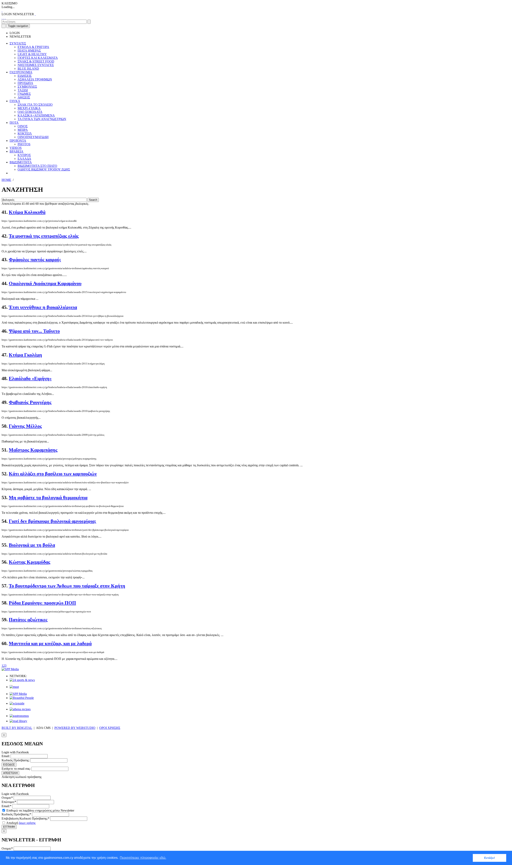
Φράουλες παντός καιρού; (35, 259)
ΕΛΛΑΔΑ (24, 158)
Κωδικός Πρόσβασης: (16, 760)
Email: (6, 756)
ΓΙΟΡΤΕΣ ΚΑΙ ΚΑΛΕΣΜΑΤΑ (38, 57)
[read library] (18, 721)
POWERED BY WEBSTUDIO (74, 728)
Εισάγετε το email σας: (16, 768)
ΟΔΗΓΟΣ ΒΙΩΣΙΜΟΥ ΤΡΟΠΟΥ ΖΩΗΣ (44, 169)
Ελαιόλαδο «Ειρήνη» (30, 378)
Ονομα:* (7, 797)
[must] (14, 686)
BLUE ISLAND (28, 68)
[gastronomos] (19, 715)
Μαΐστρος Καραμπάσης (33, 450)
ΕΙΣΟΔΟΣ (9, 764)
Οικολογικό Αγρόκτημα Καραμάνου (45, 283)
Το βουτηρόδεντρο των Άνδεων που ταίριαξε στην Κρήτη (67, 585)
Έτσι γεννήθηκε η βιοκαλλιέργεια (43, 307)
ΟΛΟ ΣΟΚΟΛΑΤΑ (30, 111)
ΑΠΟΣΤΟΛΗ (10, 773)
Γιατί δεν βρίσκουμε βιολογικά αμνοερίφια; (52, 521)
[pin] (5, 17)
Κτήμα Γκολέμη (25, 354)
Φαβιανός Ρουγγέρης (30, 402)
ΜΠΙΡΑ (23, 129)
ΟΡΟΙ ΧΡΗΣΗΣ (109, 728)
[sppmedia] (10, 669)
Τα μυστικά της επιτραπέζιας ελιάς (44, 236)
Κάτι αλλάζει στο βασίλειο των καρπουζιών (53, 473)
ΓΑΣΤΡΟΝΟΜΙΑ (21, 72)
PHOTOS (24, 144)
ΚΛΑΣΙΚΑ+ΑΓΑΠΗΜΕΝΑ (36, 115)
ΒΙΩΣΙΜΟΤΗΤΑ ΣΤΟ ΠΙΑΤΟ (37, 166)
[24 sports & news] (22, 680)
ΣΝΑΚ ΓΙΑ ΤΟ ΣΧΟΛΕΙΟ (35, 104)
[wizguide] (17, 703)
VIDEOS (16, 148)
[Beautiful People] (22, 697)
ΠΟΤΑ (14, 122)
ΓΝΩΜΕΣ (24, 93)
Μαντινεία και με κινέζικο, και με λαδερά (50, 643)
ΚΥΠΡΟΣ (24, 155)
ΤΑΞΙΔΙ (23, 90)
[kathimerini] (18, 693)
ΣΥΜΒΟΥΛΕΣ (27, 86)
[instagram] (3, 17)
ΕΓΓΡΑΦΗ (9, 826)
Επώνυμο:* (9, 802)
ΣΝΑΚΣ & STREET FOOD (36, 61)
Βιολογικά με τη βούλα (32, 545)
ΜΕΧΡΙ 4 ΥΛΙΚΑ (29, 108)
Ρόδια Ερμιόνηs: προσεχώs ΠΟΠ (42, 602)
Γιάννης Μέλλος (25, 426)
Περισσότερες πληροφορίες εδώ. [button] (143, 857)
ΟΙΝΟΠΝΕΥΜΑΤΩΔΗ (33, 137)
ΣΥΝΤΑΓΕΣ (18, 43)
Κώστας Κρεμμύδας (29, 562)
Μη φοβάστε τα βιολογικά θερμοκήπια (48, 497)
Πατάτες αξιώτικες (28, 619)
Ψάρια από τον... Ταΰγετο (34, 331)
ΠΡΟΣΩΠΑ (25, 83)
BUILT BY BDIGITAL (17, 728)
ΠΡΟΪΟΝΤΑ (18, 140)
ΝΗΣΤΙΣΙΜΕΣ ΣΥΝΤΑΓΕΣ (36, 65)
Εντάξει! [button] (489, 857)
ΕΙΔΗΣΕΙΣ (25, 75)
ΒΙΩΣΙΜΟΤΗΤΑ (21, 162)
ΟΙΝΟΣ (23, 126)
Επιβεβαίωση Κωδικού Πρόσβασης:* (25, 818)
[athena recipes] (20, 709)
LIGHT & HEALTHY (32, 54)
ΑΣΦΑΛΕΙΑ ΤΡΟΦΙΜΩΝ (35, 79)
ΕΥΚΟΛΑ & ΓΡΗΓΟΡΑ (33, 47)
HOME (6, 180)
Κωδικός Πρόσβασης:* (16, 814)
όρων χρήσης (27, 823)
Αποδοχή (21, 823)
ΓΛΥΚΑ (15, 101)
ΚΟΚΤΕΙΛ (25, 133)
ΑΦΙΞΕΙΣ (24, 97)
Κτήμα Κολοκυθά (27, 212)
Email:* (6, 806)
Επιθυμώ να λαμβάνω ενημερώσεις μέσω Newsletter (40, 810)
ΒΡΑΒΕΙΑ (16, 151)
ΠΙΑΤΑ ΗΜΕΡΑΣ (29, 50)
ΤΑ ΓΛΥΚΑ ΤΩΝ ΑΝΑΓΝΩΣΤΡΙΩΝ (42, 119)
